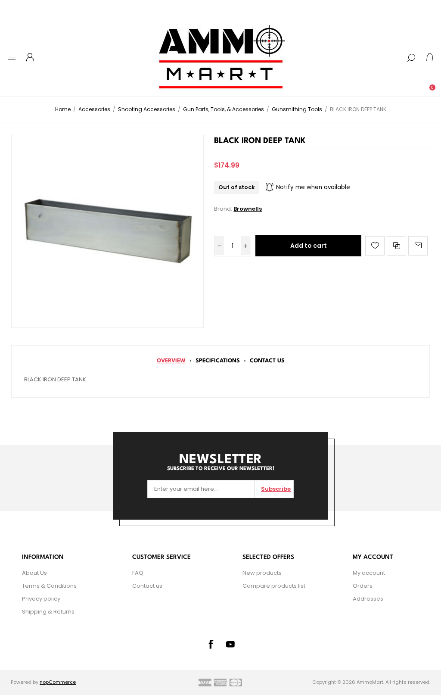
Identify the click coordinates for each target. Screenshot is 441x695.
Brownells (247, 209)
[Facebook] (210, 644)
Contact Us (267, 361)
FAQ (137, 573)
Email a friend (418, 246)
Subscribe (276, 489)
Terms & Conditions (49, 586)
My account (369, 573)
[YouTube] (230, 644)
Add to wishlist (375, 246)
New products (262, 573)
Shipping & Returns (48, 612)
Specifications (218, 361)
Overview (171, 361)
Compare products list (273, 586)
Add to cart (308, 245)
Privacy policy (41, 599)
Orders (363, 586)
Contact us (147, 586)
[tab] (171, 361)
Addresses (368, 599)
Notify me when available (313, 187)
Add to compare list (396, 246)
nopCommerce (58, 682)
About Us (34, 573)
